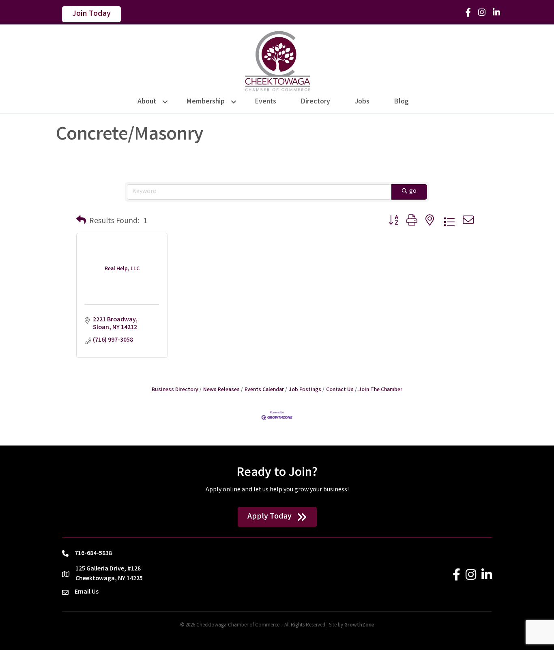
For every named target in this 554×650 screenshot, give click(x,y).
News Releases (221, 390)
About (146, 102)
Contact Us (340, 390)
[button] (81, 221)
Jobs (362, 102)
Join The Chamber (380, 390)
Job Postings (305, 390)
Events (265, 102)
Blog (401, 102)
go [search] (413, 191)
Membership (206, 102)
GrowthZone (359, 625)
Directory (315, 102)
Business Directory (175, 390)
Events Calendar (264, 390)
